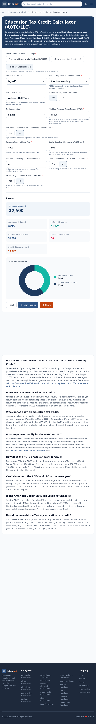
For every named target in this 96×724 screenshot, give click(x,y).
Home (81, 675)
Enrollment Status (14, 92)
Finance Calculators (45, 699)
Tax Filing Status (13, 109)
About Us (82, 678)
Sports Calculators (64, 691)
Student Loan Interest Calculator (46, 44)
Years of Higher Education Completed (65, 75)
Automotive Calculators (26, 676)
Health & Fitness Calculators (66, 676)
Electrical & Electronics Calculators (45, 686)
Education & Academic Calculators (45, 677)
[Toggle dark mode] (86, 4)
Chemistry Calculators (26, 688)
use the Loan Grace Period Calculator (27, 450)
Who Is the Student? (15, 75)
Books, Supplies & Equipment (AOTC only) (66, 142)
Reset (11, 305)
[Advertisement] (48, 333)
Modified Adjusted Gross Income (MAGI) (66, 109)
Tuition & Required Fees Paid (19, 142)
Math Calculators (67, 681)
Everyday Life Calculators (45, 693)
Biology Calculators (26, 682)
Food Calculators (47, 704)
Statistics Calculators (64, 697)
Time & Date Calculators (65, 703)
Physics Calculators (64, 685)
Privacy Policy (84, 689)
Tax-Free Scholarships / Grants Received (23, 158)
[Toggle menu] (91, 3)
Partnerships (84, 685)
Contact (82, 682)
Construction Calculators (26, 694)
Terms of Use (84, 692)
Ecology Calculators (26, 700)
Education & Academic (17, 12)
